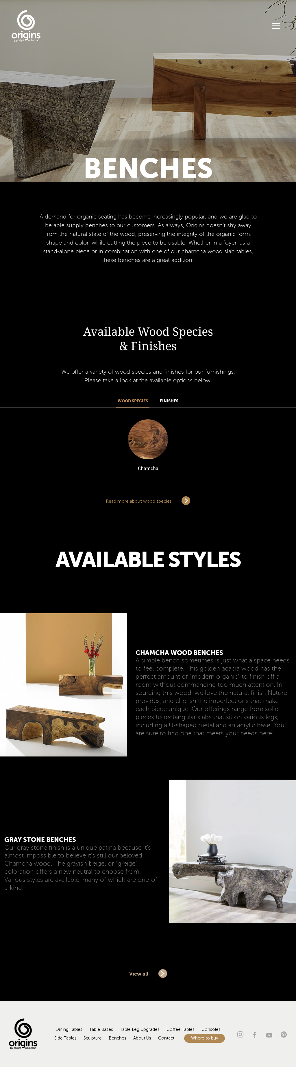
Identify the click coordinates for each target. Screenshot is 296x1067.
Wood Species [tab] (133, 400)
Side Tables (65, 1038)
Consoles (211, 1029)
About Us (142, 1038)
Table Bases (101, 1029)
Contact (166, 1038)
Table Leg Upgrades (140, 1029)
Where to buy (204, 1038)
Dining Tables (69, 1029)
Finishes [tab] (169, 400)
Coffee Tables (180, 1029)
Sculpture (93, 1038)
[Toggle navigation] (276, 27)
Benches (117, 1038)
